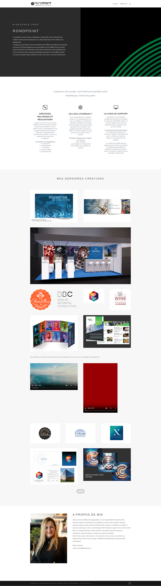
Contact (115, 4)
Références (123, 4)
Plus (80, 491)
